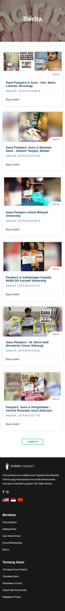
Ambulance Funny (12, 583)
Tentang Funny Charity (14, 569)
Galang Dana (9, 529)
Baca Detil (12, 99)
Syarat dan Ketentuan (14, 590)
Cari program (9, 522)
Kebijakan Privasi (11, 596)
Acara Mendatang (12, 542)
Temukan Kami (10, 576)
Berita (5, 549)
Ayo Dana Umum (11, 535)
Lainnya (32, 441)
